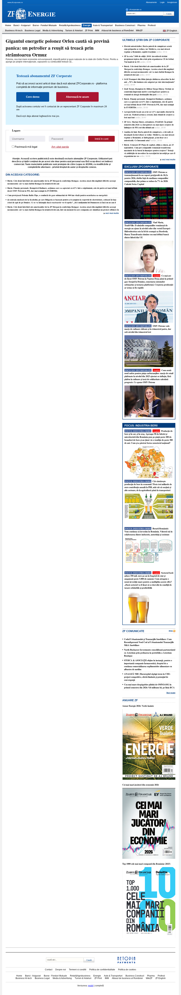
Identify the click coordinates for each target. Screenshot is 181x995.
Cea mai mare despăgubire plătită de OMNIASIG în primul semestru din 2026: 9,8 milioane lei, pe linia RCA (149, 686)
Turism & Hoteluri (74, 30)
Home (8, 25)
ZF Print (89, 30)
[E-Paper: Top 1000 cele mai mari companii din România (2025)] (148, 937)
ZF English (172, 30)
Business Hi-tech (13, 30)
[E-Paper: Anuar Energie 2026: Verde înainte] (148, 779)
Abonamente (151, 2)
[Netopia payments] (126, 962)
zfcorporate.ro (135, 9)
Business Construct (125, 25)
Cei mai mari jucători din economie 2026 (140, 784)
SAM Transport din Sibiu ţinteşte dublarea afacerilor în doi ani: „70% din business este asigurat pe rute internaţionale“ (149, 80)
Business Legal (32, 30)
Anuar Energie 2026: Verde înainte (138, 705)
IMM (97, 30)
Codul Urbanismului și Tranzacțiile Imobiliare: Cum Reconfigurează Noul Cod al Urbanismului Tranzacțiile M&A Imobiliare (149, 642)
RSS (171, 631)
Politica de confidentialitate (102, 969)
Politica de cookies (127, 969)
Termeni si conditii (77, 969)
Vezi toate (170, 693)
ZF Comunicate (133, 631)
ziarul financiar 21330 (16, 14)
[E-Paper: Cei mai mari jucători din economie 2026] (148, 858)
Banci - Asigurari (21, 25)
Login (162, 2)
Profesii (152, 25)
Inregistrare (172, 2)
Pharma (141, 25)
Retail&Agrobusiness (70, 25)
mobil (90, 985)
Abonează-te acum (77, 96)
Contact (48, 969)
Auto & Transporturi (103, 25)
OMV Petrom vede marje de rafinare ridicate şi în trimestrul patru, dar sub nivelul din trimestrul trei (147, 328)
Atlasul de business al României (117, 30)
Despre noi (60, 969)
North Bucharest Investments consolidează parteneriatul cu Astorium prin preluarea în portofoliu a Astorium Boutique (149, 652)
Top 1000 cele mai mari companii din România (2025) (146, 863)
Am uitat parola (60, 146)
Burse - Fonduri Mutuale (45, 25)
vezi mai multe (112, 213)
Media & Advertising (53, 30)
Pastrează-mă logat (26, 146)
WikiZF (139, 30)
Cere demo (32, 96)
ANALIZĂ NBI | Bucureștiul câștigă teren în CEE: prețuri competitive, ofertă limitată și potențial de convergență (147, 676)
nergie (42, 13)
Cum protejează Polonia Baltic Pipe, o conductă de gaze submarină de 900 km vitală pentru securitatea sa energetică (57, 195)
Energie (87, 25)
